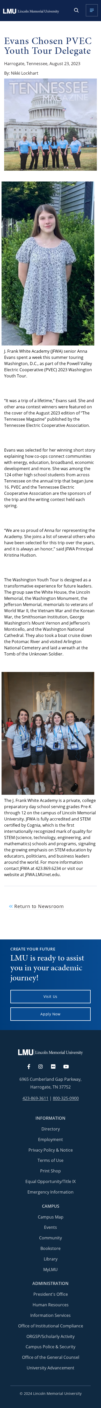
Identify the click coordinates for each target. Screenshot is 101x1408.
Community (50, 1238)
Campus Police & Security (50, 1347)
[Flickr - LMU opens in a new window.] (56, 1067)
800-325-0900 (66, 1098)
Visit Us (50, 996)
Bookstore (50, 1248)
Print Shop (50, 1171)
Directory (50, 1129)
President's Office (50, 1294)
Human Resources (51, 1305)
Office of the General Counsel (50, 1357)
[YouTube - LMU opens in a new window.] (69, 1067)
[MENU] (92, 10)
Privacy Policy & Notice (50, 1150)
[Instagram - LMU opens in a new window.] (43, 1067)
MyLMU (50, 1269)
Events (50, 1227)
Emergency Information (50, 1192)
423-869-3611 (35, 1098)
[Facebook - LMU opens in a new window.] (31, 1067)
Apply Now (50, 1014)
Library (50, 1259)
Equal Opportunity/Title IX (50, 1181)
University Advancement (50, 1368)
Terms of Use (50, 1160)
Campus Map (50, 1217)
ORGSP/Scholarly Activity (50, 1336)
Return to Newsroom (38, 906)
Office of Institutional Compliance (50, 1326)
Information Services (50, 1315)
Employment (50, 1139)
